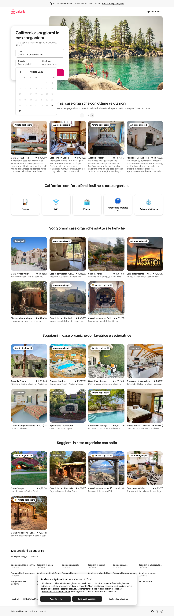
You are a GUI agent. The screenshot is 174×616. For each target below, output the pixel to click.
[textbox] (28, 64)
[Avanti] (92, 115)
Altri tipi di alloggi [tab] (19, 556)
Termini (42, 611)
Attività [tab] (34, 556)
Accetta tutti (56, 599)
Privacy (33, 611)
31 (20, 111)
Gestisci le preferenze (118, 599)
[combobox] (40, 54)
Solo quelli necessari (87, 599)
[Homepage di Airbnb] (18, 11)
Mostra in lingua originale (113, 3)
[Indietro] (82, 115)
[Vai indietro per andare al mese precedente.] (20, 72)
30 (52, 105)
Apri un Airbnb (154, 11)
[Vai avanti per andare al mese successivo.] (52, 72)
